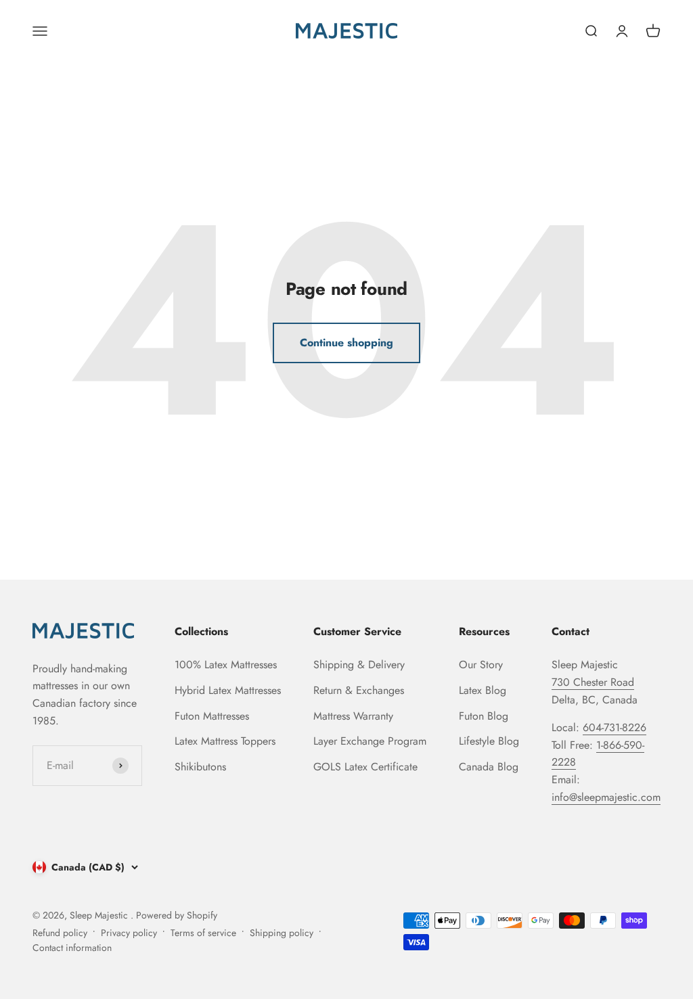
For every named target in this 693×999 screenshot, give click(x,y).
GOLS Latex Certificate (365, 766)
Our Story (481, 664)
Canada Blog (488, 766)
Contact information (72, 947)
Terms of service (203, 932)
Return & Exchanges (358, 690)
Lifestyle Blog (489, 741)
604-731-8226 (614, 727)
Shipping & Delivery (359, 664)
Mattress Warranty (353, 716)
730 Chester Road (593, 682)
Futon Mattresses (212, 716)
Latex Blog (482, 690)
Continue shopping (346, 342)
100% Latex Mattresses (226, 664)
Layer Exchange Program (369, 741)
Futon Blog (483, 716)
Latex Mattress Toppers (225, 741)
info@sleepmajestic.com (606, 797)
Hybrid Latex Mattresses (228, 690)
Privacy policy (129, 932)
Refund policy (59, 932)
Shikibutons (200, 766)
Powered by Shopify (176, 915)
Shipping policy (281, 932)
